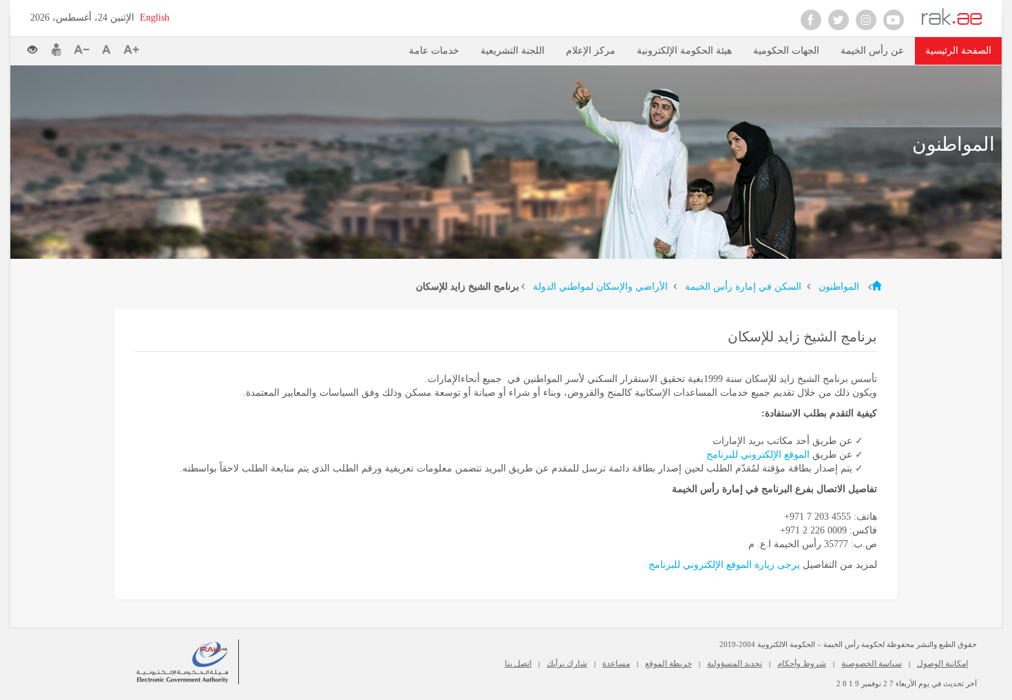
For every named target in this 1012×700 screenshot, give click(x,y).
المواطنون (837, 287)
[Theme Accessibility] (38, 46)
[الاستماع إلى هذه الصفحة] (175, 48)
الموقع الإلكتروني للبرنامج (758, 454)
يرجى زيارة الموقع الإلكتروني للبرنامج (726, 565)
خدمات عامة (434, 50)
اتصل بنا (518, 663)
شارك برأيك (567, 663)
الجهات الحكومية (786, 50)
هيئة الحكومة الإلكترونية (684, 50)
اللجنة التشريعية (513, 50)
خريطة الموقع (668, 663)
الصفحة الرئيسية (958, 50)
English (154, 17)
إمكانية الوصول (942, 663)
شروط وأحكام (801, 663)
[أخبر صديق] (56, 49)
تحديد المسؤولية (734, 663)
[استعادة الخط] (109, 49)
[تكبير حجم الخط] (131, 49)
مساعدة (616, 663)
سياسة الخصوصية (871, 663)
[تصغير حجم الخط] (84, 49)
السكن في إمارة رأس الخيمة (741, 287)
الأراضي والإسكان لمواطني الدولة (599, 287)
